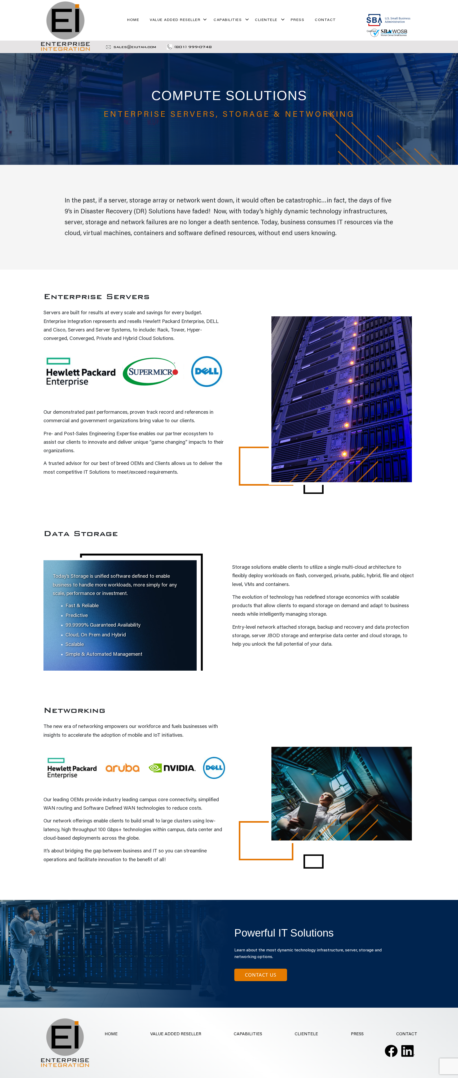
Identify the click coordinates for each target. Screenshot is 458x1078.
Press (298, 20)
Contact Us (260, 975)
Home (133, 20)
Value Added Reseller (175, 20)
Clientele (266, 20)
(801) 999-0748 (193, 47)
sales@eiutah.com (134, 47)
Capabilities (228, 20)
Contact (325, 20)
